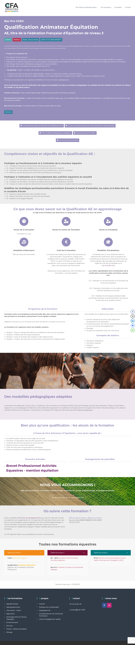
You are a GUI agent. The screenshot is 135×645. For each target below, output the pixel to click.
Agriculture (10, 614)
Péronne (8, 112)
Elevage (9, 632)
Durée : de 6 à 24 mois (30, 39)
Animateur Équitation (27, 565)
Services (9, 626)
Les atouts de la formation (86, 133)
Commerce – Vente (13, 610)
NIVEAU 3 (17, 39)
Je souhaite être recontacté (67, 497)
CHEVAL (8, 39)
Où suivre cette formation (68, 140)
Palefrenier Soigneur (19, 558)
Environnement (12, 622)
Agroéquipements (13, 607)
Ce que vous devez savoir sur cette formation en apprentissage (91, 126)
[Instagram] (109, 605)
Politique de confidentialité (49, 607)
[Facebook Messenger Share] (133, 326)
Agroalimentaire (12, 604)
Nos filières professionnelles (86, 7)
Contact (128, 7)
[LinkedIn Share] (133, 321)
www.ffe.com (110, 265)
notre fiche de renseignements (28, 518)
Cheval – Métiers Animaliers (16, 629)
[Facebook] (104, 605)
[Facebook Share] (133, 312)
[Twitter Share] (133, 316)
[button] (24, 552)
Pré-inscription (106, 7)
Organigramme (44, 610)
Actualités (118, 7)
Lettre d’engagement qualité (50, 619)
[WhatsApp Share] (133, 330)
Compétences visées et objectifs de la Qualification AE (43, 126)
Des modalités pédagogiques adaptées (56, 133)
